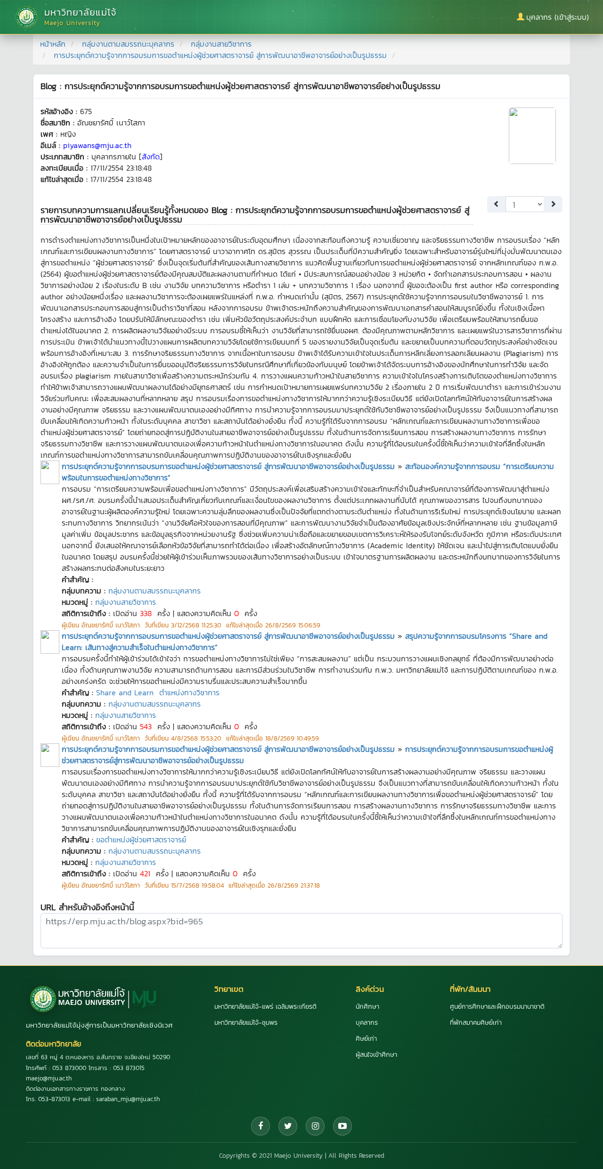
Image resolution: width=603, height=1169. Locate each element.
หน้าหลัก (52, 43)
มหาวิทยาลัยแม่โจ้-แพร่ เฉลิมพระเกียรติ (265, 1007)
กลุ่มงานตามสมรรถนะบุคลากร (128, 43)
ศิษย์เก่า (366, 1039)
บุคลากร (367, 1023)
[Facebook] (260, 1126)
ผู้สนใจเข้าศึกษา (376, 1055)
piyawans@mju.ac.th (97, 145)
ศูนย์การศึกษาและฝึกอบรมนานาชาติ (497, 1007)
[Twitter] (287, 1126)
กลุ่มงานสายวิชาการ (221, 43)
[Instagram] (315, 1126)
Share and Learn (125, 692)
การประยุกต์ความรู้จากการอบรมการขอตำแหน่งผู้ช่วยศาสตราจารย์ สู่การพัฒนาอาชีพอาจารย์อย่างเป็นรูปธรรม (228, 466)
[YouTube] (342, 1126)
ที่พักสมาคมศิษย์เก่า (476, 1023)
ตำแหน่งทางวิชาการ (189, 692)
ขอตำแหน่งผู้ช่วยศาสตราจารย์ (141, 839)
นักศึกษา (367, 1007)
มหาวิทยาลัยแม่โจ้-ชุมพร (245, 1023)
